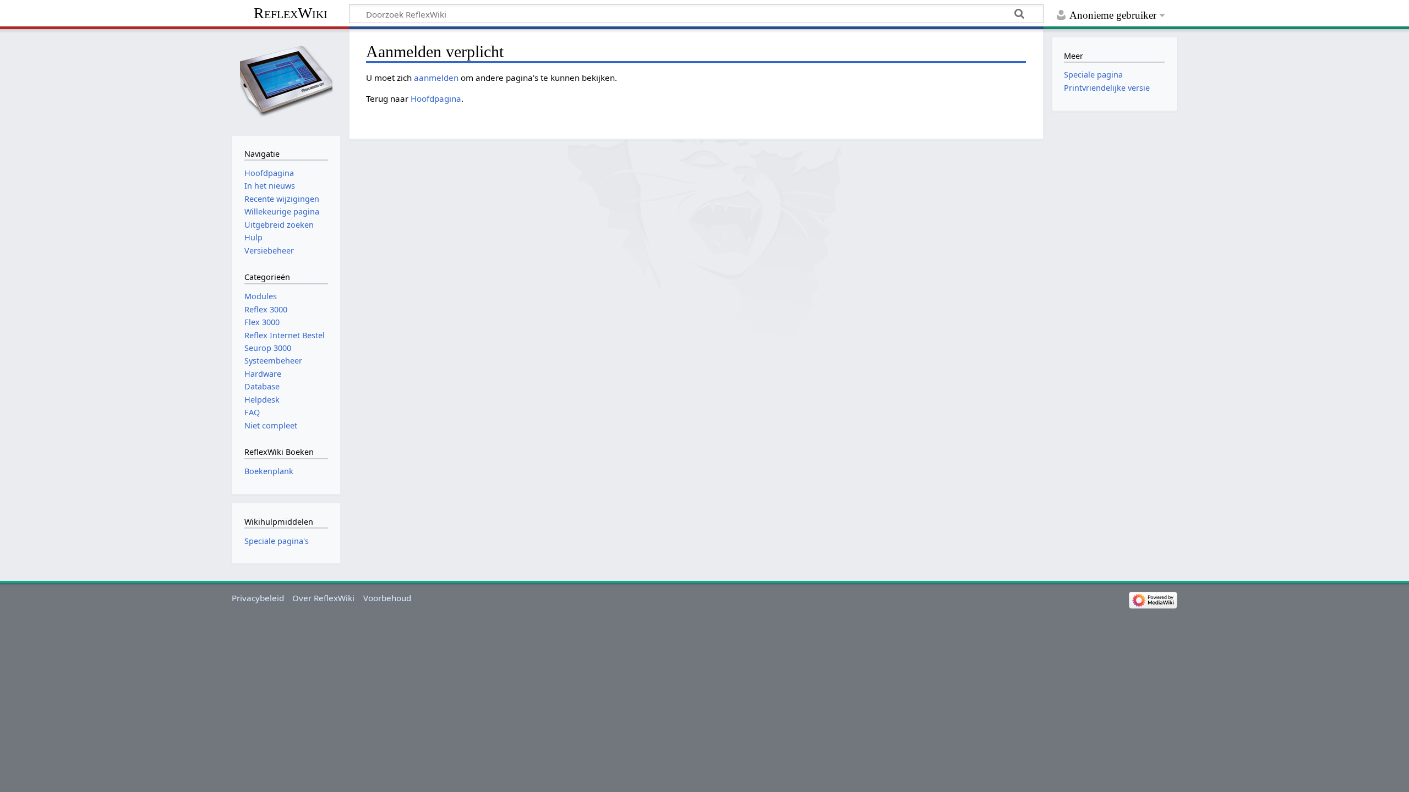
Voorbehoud (387, 597)
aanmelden (436, 77)
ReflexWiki (290, 12)
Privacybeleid (258, 597)
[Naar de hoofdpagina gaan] (286, 81)
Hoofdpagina (436, 98)
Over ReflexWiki (323, 597)
